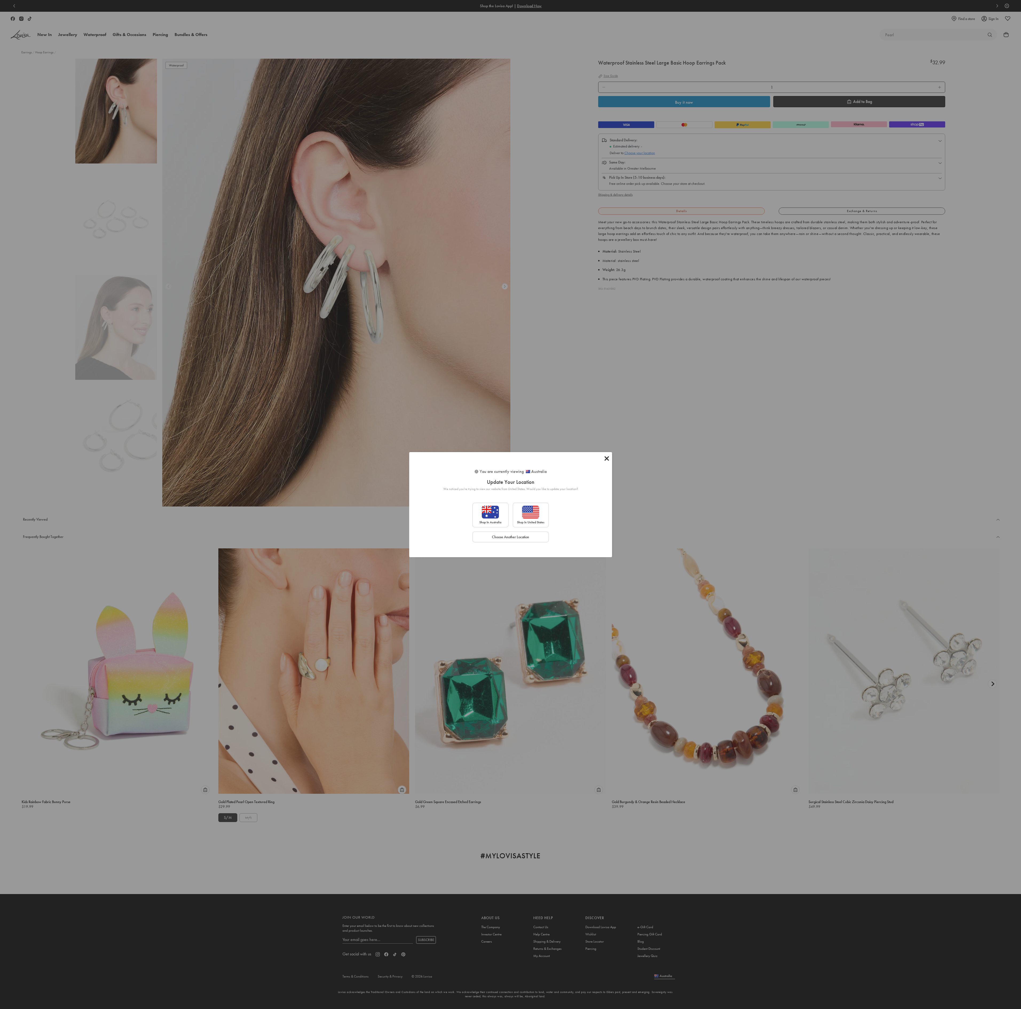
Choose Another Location (510, 537)
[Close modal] (606, 458)
